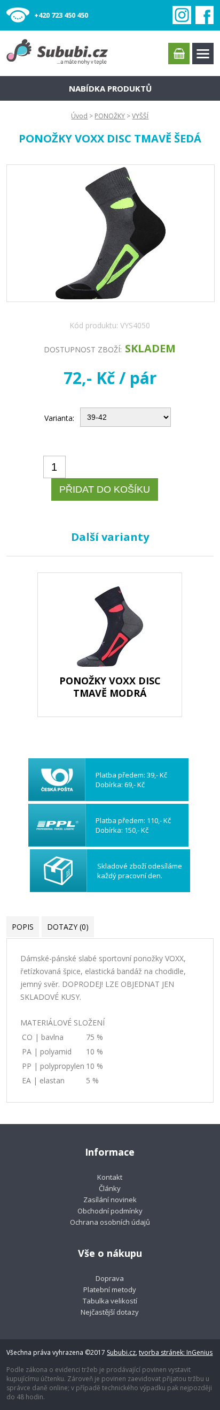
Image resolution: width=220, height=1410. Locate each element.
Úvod (79, 115)
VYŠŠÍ (140, 115)
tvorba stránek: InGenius (176, 1352)
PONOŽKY (110, 115)
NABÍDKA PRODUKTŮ (110, 88)
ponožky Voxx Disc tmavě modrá (110, 686)
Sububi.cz (121, 1352)
